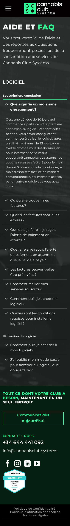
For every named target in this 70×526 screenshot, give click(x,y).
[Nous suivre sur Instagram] (17, 464)
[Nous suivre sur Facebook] (7, 464)
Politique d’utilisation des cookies (35, 512)
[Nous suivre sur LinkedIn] (27, 464)
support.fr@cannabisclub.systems (31, 157)
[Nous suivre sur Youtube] (37, 464)
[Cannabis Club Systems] (14, 481)
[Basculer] (6, 104)
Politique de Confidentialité (34, 508)
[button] (8, 9)
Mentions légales (35, 515)
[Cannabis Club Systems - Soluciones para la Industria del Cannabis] (44, 8)
